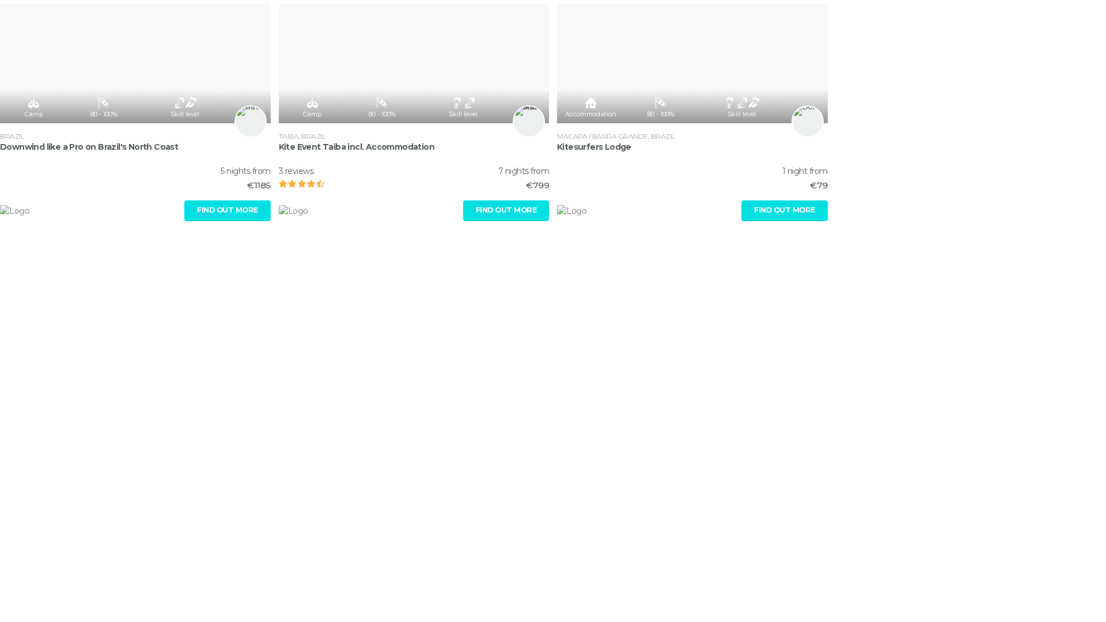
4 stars (315, 183)
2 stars (296, 183)
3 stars (305, 183)
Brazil (12, 136)
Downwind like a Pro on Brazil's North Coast (89, 147)
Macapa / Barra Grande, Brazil (616, 136)
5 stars (324, 183)
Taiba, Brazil (302, 136)
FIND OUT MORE (227, 210)
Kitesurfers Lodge (594, 147)
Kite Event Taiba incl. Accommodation (356, 147)
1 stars (287, 183)
